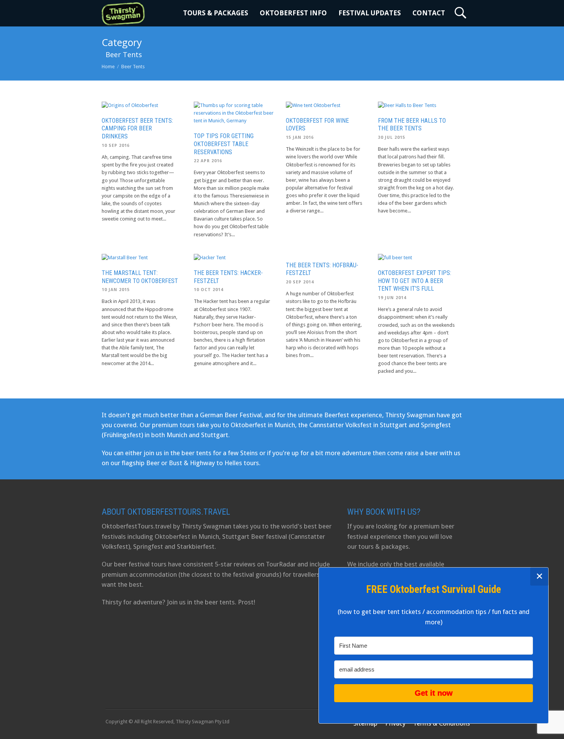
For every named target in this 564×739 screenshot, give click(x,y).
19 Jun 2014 (392, 297)
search (460, 12)
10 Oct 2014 (208, 289)
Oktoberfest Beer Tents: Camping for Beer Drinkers (137, 128)
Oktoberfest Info (293, 12)
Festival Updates (369, 12)
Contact (428, 12)
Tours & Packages (215, 12)
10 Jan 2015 (116, 289)
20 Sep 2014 (300, 282)
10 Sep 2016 (116, 145)
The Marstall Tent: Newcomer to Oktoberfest (140, 277)
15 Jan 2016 (300, 137)
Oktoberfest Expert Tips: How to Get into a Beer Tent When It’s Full (414, 281)
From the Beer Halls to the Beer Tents (412, 124)
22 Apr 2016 (208, 160)
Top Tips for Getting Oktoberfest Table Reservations (224, 144)
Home (108, 66)
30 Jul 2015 (391, 137)
